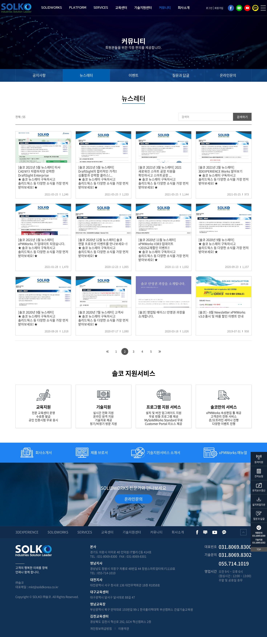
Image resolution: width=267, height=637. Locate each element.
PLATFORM (77, 8)
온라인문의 (228, 75)
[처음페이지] (107, 351)
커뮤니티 (165, 8)
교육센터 (121, 8)
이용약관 (123, 628)
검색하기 (242, 117)
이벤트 (133, 75)
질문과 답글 (180, 75)
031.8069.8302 (258, 542)
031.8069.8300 (258, 535)
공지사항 (39, 75)
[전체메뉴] (263, 8)
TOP (259, 549)
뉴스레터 (86, 75)
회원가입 (219, 8)
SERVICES (101, 8)
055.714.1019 (234, 563)
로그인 (209, 8)
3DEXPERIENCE (27, 532)
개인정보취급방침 (101, 628)
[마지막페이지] (159, 351)
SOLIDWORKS (51, 8)
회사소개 (183, 8)
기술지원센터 (143, 8)
